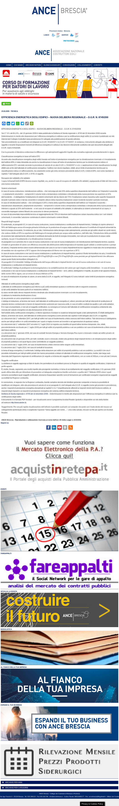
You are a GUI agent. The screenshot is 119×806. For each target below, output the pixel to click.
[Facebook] (48, 427)
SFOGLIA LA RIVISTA (9, 591)
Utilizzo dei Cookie (113, 796)
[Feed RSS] (70, 427)
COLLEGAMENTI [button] (84, 65)
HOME (8, 65)
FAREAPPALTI (6, 553)
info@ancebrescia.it (56, 796)
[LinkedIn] (54, 427)
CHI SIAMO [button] (18, 65)
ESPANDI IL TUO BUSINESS (11, 705)
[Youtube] (59, 427)
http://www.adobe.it (18, 403)
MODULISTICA (6, 629)
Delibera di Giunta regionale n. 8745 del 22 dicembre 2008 (24, 394)
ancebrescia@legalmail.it (97, 796)
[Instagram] (65, 427)
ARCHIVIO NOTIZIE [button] (33, 65)
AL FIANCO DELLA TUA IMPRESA (14, 667)
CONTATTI (98, 65)
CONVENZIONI (69, 65)
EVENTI (3, 489)
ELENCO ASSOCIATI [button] (52, 65)
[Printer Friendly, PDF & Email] (6, 103)
